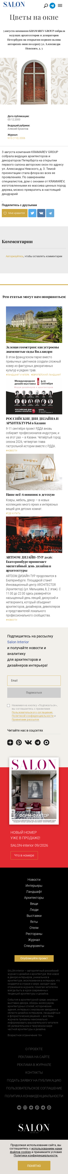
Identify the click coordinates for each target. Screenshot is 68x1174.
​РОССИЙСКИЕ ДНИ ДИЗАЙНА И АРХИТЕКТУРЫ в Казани (32, 420)
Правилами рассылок (25, 719)
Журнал (34, 940)
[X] (32, 213)
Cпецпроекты (34, 946)
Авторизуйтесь (15, 256)
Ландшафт (34, 891)
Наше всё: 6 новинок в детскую (30, 494)
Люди (34, 910)
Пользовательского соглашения (32, 712)
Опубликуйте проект (34, 958)
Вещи (34, 904)
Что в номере (24, 855)
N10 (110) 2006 (16, 138)
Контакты (34, 1072)
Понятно (34, 1166)
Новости (34, 879)
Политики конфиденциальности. (36, 1155)
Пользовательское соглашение (34, 1088)
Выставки (34, 916)
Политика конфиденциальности (34, 1096)
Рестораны (34, 934)
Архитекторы (34, 898)
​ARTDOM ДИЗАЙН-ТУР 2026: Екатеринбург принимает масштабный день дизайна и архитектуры (29, 564)
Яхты (34, 922)
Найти (46, 6)
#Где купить (13, 513)
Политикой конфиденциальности (33, 715)
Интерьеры (34, 885)
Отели (34, 928)
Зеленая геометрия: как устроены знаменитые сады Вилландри (32, 349)
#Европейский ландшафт (46, 375)
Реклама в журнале (34, 1065)
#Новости (11, 451)
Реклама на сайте (34, 1057)
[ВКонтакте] (41, 213)
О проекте (34, 1049)
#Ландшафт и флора (17, 375)
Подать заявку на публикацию (34, 1080)
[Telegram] (50, 213)
